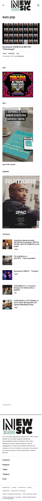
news (4, 53)
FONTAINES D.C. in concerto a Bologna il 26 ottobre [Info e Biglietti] (25, 288)
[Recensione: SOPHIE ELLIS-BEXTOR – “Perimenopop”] (21, 33)
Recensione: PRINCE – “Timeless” (26, 271)
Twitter (4, 469)
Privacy (29, 487)
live (15, 293)
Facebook (6, 460)
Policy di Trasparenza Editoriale (11, 494)
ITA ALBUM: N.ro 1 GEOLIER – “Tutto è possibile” (25, 257)
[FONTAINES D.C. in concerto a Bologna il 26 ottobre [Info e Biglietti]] (7, 290)
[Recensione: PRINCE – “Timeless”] (7, 275)
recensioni (11, 53)
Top (18, 53)
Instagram (5, 465)
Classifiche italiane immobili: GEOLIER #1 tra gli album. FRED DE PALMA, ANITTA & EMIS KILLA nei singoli (26, 243)
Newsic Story (6, 487)
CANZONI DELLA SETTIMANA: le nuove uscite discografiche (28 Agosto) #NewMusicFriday (26, 303)
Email (4, 479)
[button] (3, 5)
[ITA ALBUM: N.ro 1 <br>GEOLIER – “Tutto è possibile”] (7, 260)
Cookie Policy (22, 487)
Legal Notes (5, 491)
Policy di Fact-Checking (18, 491)
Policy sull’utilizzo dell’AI (30, 494)
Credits (14, 487)
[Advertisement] (21, 335)
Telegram (5, 474)
